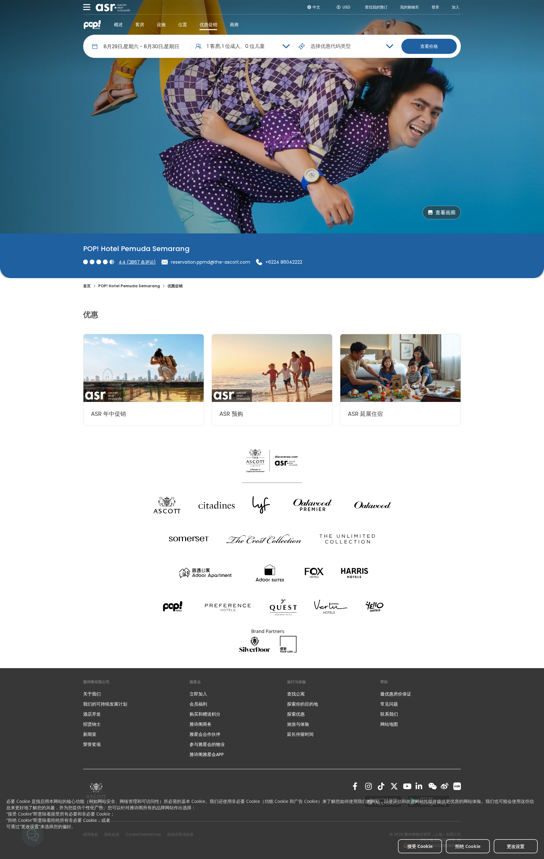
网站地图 (389, 724)
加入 (455, 7)
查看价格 (429, 46)
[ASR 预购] (272, 368)
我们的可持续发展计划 (105, 704)
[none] (130, 694)
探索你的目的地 (302, 704)
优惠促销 (208, 24)
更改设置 (515, 846)
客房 (139, 24)
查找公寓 (296, 694)
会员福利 (198, 704)
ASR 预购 (231, 414)
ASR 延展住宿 (365, 414)
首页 (87, 286)
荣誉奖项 (92, 744)
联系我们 (389, 714)
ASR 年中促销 (108, 414)
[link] (356, 786)
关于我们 (92, 694)
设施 (161, 24)
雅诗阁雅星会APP (207, 754)
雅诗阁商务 (201, 724)
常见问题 (389, 704)
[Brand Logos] (167, 505)
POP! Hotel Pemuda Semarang (129, 286)
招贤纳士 (92, 724)
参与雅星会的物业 (207, 744)
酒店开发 (92, 714)
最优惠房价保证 (395, 694)
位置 (182, 24)
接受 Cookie (420, 846)
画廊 (234, 24)
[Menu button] (87, 7)
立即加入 (198, 694)
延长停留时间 (300, 734)
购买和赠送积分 (205, 714)
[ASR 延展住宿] (400, 368)
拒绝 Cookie (467, 846)
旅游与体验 (298, 724)
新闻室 (89, 734)
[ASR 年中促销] (143, 368)
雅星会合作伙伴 (205, 734)
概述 (118, 24)
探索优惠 (296, 714)
